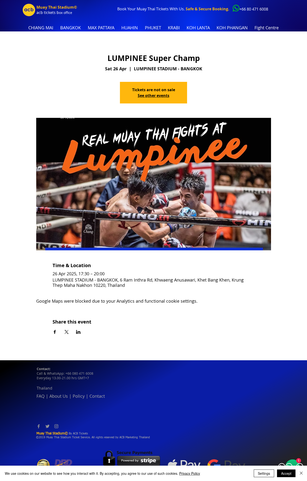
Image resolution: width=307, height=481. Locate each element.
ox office (65, 12)
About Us (58, 396)
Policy (79, 396)
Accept (286, 473)
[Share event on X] (66, 332)
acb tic (42, 12)
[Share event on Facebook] (55, 332)
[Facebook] (38, 426)
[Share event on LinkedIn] (78, 332)
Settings (264, 473)
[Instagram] (56, 426)
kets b (53, 12)
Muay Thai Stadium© (56, 7)
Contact (97, 396)
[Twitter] (47, 426)
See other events (153, 95)
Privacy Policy (189, 473)
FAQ (40, 396)
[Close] (301, 473)
